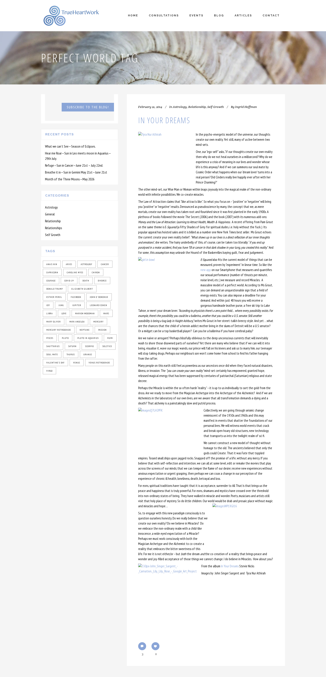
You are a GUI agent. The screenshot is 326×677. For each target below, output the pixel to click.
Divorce (102, 280)
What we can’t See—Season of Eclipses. (70, 146)
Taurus (71, 354)
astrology (86, 264)
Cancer (105, 264)
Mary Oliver (53, 321)
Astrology (51, 207)
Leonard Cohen (98, 305)
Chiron (96, 272)
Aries (69, 264)
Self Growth (52, 234)
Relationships (53, 228)
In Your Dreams (164, 120)
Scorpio (89, 346)
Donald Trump (54, 288)
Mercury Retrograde (58, 329)
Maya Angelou (77, 321)
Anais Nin (51, 264)
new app (205, 270)
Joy (48, 305)
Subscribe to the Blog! (88, 107)
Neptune (85, 329)
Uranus (87, 354)
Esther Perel (54, 297)
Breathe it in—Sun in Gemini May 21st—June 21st (76, 172)
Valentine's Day (55, 362)
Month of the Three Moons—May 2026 (69, 179)
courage (51, 280)
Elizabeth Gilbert (82, 288)
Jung (61, 305)
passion (102, 329)
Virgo (49, 370)
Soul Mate (52, 354)
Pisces (49, 338)
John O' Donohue (99, 297)
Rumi (110, 338)
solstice (107, 346)
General (50, 214)
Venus (76, 362)
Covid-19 (69, 280)
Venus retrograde (99, 362)
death (85, 280)
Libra (49, 313)
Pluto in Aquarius (88, 338)
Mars (106, 313)
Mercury (98, 321)
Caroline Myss (75, 272)
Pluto (65, 338)
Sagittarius (53, 346)
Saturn (72, 346)
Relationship (53, 221)
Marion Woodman (85, 313)
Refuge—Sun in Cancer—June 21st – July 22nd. (74, 165)
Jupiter (76, 305)
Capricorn (52, 272)
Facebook (76, 297)
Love (64, 313)
